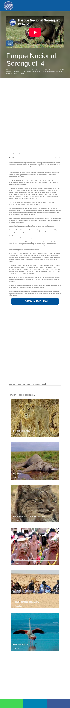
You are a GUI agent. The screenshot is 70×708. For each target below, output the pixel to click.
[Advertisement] (35, 115)
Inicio (10, 154)
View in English (36, 301)
